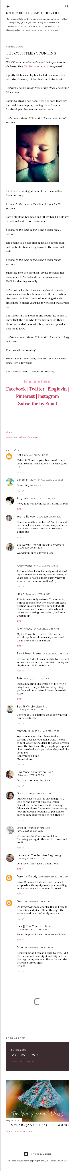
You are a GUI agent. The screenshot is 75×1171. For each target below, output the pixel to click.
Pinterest (25, 396)
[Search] (67, 5)
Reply (20, 472)
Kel (19, 454)
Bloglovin (57, 389)
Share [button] (9, 432)
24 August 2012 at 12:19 (30, 547)
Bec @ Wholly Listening (32, 706)
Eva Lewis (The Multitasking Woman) (40, 544)
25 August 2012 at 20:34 (31, 775)
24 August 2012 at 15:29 (38, 594)
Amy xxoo (23, 498)
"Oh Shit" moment (34, 66)
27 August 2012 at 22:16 (30, 830)
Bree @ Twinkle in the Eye (33, 827)
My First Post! (24, 1055)
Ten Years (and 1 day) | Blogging (37, 1125)
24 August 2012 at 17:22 (55, 653)
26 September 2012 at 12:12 (39, 901)
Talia (19, 678)
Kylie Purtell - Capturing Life (33, 13)
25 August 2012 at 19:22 (47, 731)
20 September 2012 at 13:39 (53, 876)
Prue (20, 947)
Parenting (32, 437)
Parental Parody (27, 876)
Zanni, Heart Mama (29, 653)
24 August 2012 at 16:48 (46, 628)
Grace (20, 793)
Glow (20, 901)
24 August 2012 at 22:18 (30, 709)
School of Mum (26, 479)
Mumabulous (25, 731)
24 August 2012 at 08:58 (35, 455)
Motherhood (19, 437)
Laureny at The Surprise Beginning (39, 855)
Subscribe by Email (37, 404)
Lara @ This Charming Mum (34, 926)
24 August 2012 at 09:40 (44, 498)
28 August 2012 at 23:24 (31, 858)
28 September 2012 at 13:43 (38, 947)
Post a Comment (24, 1131)
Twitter (36, 389)
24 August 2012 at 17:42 (36, 678)
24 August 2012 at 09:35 (50, 480)
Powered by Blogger (40, 1153)
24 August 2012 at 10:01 (49, 516)
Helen (20, 594)
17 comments (27, 1061)
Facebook (15, 389)
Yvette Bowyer (26, 516)
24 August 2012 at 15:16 (46, 566)
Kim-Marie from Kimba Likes (35, 772)
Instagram (48, 396)
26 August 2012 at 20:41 (38, 793)
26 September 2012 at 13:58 (32, 929)
